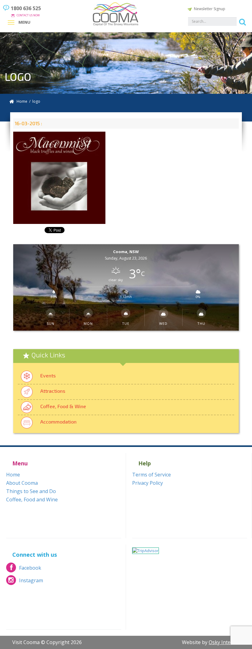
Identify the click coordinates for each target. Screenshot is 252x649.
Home (22, 101)
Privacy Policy (147, 483)
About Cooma (22, 483)
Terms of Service (151, 474)
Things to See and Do (31, 491)
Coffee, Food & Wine (63, 406)
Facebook (23, 569)
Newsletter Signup (209, 8)
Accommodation (58, 421)
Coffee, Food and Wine (32, 499)
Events (48, 375)
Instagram (24, 582)
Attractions (52, 391)
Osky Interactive (227, 642)
